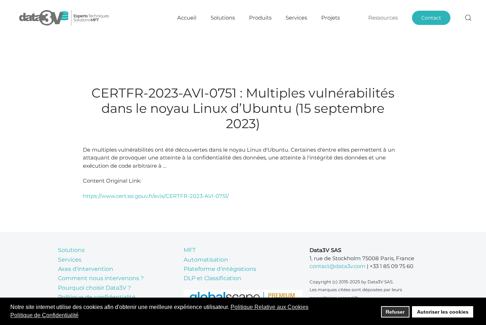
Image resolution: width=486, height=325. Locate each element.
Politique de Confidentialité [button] (44, 315)
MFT (190, 250)
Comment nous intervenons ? (101, 278)
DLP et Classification (212, 278)
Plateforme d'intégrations (220, 269)
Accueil (186, 17)
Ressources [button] (383, 17)
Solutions (71, 250)
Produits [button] (260, 17)
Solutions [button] (223, 17)
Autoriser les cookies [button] (443, 312)
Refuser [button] (395, 312)
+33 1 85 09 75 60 (391, 266)
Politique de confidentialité (97, 297)
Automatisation (206, 259)
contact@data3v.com (337, 266)
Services (296, 17)
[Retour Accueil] (65, 18)
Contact (431, 18)
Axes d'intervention (85, 269)
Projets (330, 17)
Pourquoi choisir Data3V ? (94, 287)
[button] (468, 18)
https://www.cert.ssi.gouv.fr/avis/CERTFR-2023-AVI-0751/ (156, 196)
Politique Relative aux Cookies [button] (269, 307)
